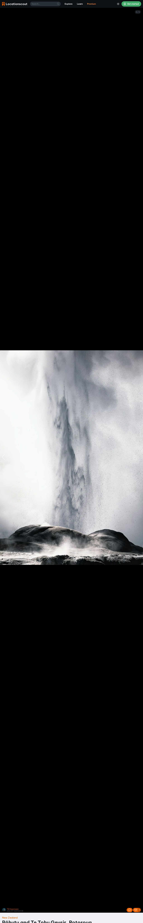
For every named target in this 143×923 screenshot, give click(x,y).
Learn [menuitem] (80, 4)
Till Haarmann (12, 909)
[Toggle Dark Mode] (118, 4)
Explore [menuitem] (68, 4)
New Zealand (10, 917)
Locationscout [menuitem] (14, 4)
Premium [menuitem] (91, 4)
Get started (133, 4)
